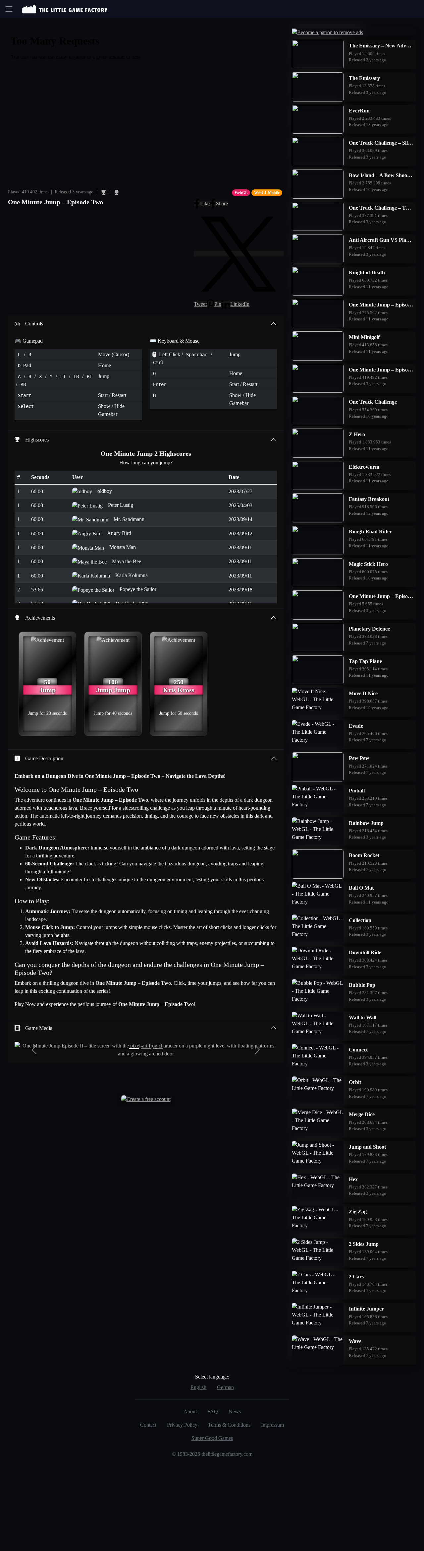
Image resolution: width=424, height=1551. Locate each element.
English (198, 1387)
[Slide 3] (158, 1048)
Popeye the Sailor (138, 589)
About (190, 1411)
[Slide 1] (134, 1048)
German (225, 1387)
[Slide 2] (146, 1048)
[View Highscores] (104, 191)
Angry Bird (119, 533)
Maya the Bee (126, 561)
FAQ (212, 1411)
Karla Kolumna (131, 575)
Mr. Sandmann (129, 519)
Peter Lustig (120, 505)
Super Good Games (212, 1438)
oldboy (104, 491)
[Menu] (9, 9)
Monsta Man (122, 547)
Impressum (272, 1425)
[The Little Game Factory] (65, 9)
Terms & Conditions (229, 1425)
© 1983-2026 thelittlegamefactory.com (212, 1454)
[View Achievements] (116, 191)
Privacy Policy (182, 1425)
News (235, 1411)
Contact (148, 1425)
